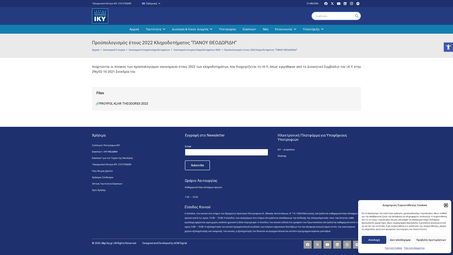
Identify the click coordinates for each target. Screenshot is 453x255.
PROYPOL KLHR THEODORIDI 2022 (123, 103)
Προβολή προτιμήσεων (431, 240)
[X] (332, 3)
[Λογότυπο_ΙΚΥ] (100, 16)
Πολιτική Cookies (393, 248)
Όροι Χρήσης (99, 190)
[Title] (357, 245)
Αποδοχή (374, 240)
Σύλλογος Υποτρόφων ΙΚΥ (106, 145)
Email (188, 146)
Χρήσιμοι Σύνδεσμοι (102, 177)
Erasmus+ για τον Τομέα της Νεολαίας (112, 158)
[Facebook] (326, 3)
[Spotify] (358, 3)
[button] (448, 47)
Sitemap (282, 156)
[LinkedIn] (345, 3)
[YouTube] (339, 3)
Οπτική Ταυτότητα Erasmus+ (107, 183)
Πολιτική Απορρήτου (414, 248)
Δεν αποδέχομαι (400, 240)
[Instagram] (351, 3)
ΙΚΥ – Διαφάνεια (286, 149)
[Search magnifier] (356, 15)
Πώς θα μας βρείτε (102, 171)
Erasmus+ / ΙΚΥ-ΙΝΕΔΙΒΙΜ (104, 151)
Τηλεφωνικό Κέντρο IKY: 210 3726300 (111, 164)
